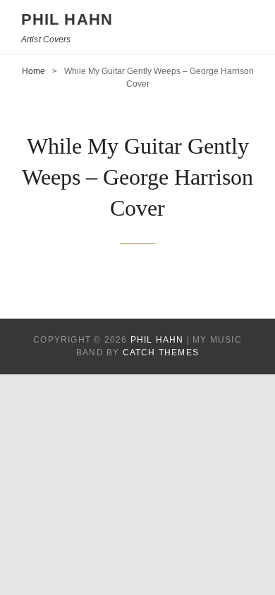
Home (33, 71)
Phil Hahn (67, 19)
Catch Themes (161, 352)
